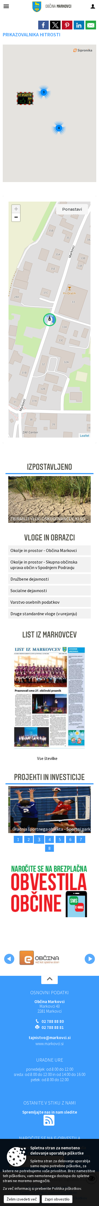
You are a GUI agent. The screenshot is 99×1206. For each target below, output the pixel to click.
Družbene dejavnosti (29, 579)
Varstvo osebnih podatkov (34, 602)
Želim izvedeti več (22, 1199)
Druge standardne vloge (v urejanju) (43, 613)
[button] (9, 959)
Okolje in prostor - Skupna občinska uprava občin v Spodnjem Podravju (43, 564)
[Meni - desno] (92, 6)
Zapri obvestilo (57, 1199)
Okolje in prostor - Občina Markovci (43, 550)
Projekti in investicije (49, 777)
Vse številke (47, 758)
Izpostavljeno (49, 467)
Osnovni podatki (49, 993)
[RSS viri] (49, 1119)
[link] (43, 25)
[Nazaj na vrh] (49, 980)
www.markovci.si (49, 1043)
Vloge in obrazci (49, 537)
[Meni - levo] (6, 6)
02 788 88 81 (53, 1027)
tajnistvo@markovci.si (50, 1037)
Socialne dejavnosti (28, 590)
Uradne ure (49, 1060)
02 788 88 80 (53, 1021)
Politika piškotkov (66, 1188)
